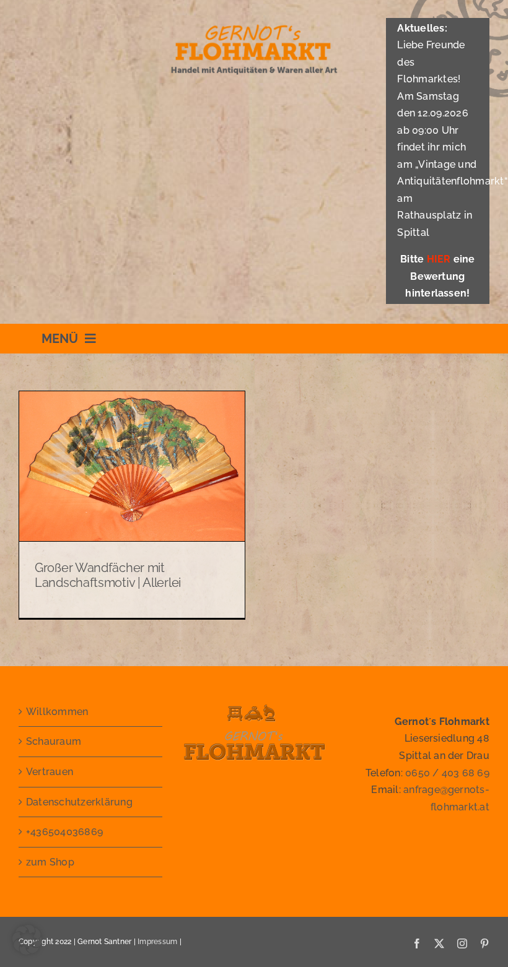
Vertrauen (49, 772)
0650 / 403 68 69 (447, 773)
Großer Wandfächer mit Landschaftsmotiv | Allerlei (108, 575)
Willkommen (57, 712)
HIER (439, 259)
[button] (27, 940)
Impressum (157, 941)
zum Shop (50, 862)
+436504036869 (64, 832)
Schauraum (53, 741)
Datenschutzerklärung (79, 802)
